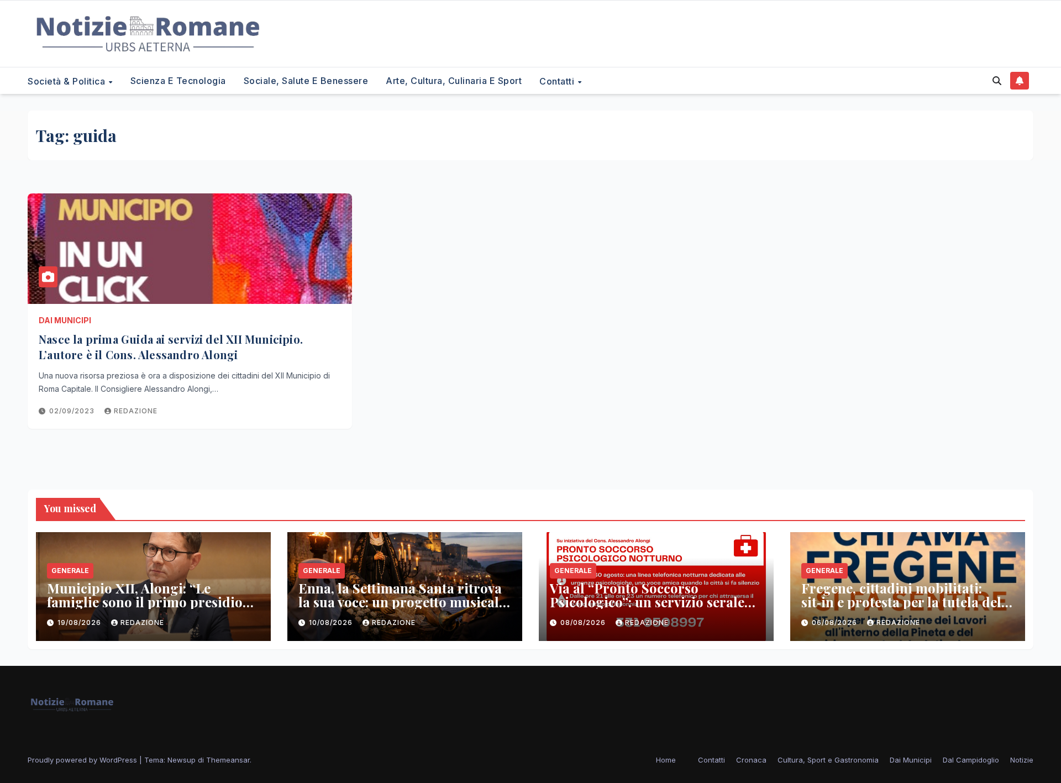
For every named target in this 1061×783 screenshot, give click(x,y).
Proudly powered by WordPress (83, 759)
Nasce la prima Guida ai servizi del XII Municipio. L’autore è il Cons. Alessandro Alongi (171, 347)
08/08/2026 (584, 622)
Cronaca (751, 759)
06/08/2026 (835, 622)
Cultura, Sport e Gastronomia (828, 759)
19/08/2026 (80, 622)
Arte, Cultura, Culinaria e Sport (454, 80)
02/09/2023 (73, 411)
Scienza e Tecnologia (178, 80)
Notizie (1021, 759)
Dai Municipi (65, 320)
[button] (996, 80)
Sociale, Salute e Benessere (306, 80)
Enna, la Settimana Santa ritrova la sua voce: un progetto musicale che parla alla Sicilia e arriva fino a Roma (402, 608)
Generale (70, 570)
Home (666, 759)
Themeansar (228, 759)
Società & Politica (68, 80)
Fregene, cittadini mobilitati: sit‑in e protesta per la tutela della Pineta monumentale (907, 601)
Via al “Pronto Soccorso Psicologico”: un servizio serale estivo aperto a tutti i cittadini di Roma (651, 608)
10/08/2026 (332, 622)
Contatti (558, 80)
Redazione (135, 411)
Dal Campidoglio (971, 759)
